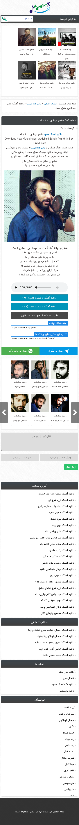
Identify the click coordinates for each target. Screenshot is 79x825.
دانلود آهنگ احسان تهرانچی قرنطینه (55, 636)
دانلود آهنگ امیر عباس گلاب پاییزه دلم (54, 594)
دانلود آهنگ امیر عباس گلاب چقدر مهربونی (52, 538)
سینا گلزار (69, 764)
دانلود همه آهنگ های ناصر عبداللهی (39, 316)
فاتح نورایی (68, 770)
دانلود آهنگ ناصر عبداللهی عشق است (56, 120)
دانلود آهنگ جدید (52, 134)
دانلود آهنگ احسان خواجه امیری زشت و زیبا (51, 630)
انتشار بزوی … (67, 678)
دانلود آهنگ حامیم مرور (62, 575)
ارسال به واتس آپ (18, 351)
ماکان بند (69, 726)
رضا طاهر (69, 745)
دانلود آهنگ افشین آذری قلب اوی (56, 649)
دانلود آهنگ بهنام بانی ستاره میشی (56, 506)
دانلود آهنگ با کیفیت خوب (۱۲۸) (39, 307)
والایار (71, 796)
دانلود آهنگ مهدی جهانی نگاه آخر (57, 601)
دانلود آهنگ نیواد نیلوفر (62, 519)
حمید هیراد (68, 733)
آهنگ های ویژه (66, 672)
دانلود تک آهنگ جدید (62, 684)
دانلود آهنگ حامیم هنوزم (61, 513)
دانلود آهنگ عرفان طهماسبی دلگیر (57, 569)
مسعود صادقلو (67, 777)
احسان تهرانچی (66, 720)
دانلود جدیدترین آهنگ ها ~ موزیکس (40, 7)
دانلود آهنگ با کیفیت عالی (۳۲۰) (39, 298)
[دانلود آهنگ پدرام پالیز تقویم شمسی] (75, 412)
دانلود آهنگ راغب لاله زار (61, 550)
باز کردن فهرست (68, 19)
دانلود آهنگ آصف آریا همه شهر (58, 557)
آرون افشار (69, 708)
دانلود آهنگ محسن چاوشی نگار (58, 613)
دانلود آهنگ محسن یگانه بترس (58, 563)
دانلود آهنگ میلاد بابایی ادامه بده (57, 544)
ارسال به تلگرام (56, 351)
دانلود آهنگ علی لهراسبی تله (59, 531)
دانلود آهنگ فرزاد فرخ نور (61, 500)
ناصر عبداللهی (34, 104)
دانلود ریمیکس (66, 691)
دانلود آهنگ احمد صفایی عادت (58, 655)
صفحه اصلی (50, 104)
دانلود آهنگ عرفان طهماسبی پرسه (57, 607)
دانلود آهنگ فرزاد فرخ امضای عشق (56, 588)
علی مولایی (68, 783)
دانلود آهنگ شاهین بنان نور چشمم (56, 494)
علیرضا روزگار (67, 758)
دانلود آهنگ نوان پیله (63, 525)
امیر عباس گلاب (66, 714)
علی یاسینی (68, 789)
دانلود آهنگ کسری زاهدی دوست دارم (54, 582)
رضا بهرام (69, 739)
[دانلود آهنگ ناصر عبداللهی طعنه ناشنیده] (4, 412)
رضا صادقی (68, 752)
